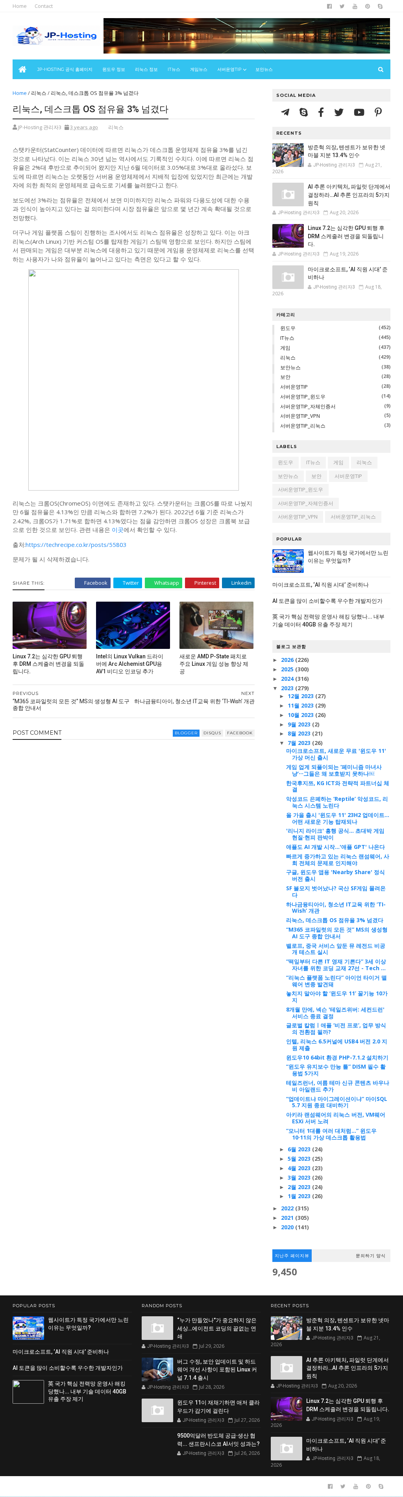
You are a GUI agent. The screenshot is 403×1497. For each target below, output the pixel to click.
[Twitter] (340, 112)
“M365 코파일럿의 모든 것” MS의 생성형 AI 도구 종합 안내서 (337, 933)
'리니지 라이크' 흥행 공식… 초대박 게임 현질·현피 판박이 (335, 834)
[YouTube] (360, 112)
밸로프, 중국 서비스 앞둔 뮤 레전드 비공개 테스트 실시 (335, 949)
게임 (285, 347)
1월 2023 (300, 1196)
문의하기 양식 (371, 1255)
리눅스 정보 (146, 69)
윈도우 (288, 328)
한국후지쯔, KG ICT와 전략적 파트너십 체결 (337, 786)
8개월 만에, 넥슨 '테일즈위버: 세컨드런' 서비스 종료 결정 (335, 1013)
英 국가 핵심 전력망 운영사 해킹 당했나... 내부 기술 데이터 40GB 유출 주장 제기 (87, 1391)
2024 (288, 678)
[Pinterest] (378, 112)
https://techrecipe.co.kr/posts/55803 (76, 544)
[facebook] (329, 6)
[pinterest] (367, 6)
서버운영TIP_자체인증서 (308, 406)
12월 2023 (301, 696)
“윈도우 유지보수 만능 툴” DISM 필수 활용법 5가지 (336, 1070)
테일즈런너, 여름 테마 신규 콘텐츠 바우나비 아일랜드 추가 (337, 1086)
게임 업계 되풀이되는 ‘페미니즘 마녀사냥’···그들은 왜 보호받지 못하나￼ (334, 770)
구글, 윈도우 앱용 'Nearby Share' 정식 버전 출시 (335, 875)
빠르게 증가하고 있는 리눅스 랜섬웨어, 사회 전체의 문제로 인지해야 (337, 859)
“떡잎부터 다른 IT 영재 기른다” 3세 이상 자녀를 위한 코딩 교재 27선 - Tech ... (336, 965)
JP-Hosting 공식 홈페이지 (64, 69)
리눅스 (38, 92)
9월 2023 (300, 724)
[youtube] (355, 6)
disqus (212, 733)
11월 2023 (301, 705)
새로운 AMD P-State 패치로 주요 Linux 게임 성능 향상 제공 (213, 663)
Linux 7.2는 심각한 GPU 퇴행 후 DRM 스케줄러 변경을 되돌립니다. (48, 663)
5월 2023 (300, 1158)
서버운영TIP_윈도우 (302, 396)
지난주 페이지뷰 (292, 1255)
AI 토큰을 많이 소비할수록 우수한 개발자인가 (327, 601)
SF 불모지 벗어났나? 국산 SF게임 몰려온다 (336, 891)
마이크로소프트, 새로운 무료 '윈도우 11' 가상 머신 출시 (336, 754)
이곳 (118, 530)
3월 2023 (300, 1177)
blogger (186, 733)
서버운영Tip (229, 69)
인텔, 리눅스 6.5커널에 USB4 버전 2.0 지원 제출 (336, 1045)
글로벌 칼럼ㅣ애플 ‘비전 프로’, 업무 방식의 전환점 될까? (336, 1028)
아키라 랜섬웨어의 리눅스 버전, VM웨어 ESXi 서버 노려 (335, 1118)
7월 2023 (300, 743)
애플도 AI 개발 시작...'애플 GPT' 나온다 (335, 846)
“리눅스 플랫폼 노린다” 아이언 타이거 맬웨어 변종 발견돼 (336, 981)
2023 (288, 688)
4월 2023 (300, 1168)
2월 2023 (300, 1187)
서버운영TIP (294, 386)
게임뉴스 (198, 69)
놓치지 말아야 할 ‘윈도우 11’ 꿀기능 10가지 (337, 996)
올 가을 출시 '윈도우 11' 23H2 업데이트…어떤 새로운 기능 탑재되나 (337, 818)
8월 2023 (300, 733)
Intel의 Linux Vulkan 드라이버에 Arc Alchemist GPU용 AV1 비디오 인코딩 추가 (129, 663)
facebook (240, 733)
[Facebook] (322, 112)
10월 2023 (301, 715)
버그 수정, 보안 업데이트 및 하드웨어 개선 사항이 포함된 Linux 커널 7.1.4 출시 (217, 1369)
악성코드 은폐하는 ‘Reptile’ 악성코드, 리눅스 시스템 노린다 (337, 802)
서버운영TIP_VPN (300, 415)
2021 (288, 1217)
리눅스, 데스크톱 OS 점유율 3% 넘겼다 (334, 920)
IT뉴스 (174, 69)
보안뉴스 (264, 69)
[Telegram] (286, 112)
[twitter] (342, 6)
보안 (285, 376)
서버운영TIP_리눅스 (302, 425)
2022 (288, 1208)
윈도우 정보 (113, 69)
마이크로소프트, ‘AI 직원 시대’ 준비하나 (320, 585)
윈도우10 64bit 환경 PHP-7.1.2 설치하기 (337, 1057)
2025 (288, 669)
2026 (288, 659)
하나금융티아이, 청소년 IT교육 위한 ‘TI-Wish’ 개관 (336, 907)
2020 (288, 1227)
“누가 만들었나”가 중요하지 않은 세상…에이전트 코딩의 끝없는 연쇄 (217, 1328)
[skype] (380, 6)
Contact (44, 5)
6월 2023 (300, 1149)
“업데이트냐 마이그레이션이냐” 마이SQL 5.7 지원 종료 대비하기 (336, 1102)
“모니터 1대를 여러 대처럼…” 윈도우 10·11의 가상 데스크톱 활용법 (331, 1134)
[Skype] (304, 112)
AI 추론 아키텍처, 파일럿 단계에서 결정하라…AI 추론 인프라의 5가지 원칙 (349, 194)
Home (20, 5)
